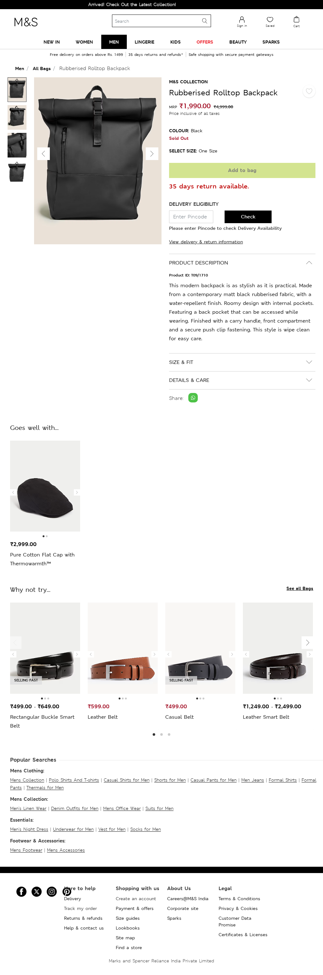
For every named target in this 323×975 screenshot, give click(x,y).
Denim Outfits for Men (74, 808)
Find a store (129, 947)
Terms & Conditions (239, 898)
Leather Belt (103, 717)
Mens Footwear (26, 850)
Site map (125, 938)
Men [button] (114, 42)
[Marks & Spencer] (25, 28)
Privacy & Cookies (238, 908)
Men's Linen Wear (28, 808)
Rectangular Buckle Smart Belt (42, 721)
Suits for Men (159, 808)
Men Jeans (252, 780)
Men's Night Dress (29, 829)
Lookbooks (128, 928)
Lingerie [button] (144, 42)
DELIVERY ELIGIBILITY (194, 204)
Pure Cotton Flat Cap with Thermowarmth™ (42, 559)
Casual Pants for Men (214, 780)
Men (19, 68)
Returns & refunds (83, 918)
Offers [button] (205, 42)
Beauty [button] (238, 42)
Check (248, 216)
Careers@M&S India (187, 898)
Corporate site (182, 908)
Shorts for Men (170, 780)
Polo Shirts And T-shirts (74, 780)
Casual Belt (179, 717)
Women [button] (84, 42)
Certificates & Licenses (243, 934)
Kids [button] (175, 42)
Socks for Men (145, 829)
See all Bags (299, 588)
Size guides (128, 918)
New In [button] (52, 42)
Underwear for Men (73, 829)
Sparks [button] (271, 42)
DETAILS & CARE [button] (189, 380)
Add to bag (242, 170)
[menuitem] (52, 42)
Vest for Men (112, 829)
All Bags (42, 68)
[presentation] (13, 492)
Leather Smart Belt (266, 717)
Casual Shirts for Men (127, 780)
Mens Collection (27, 780)
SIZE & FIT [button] (181, 362)
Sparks (174, 918)
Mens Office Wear (122, 808)
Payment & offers (135, 908)
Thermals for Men (45, 787)
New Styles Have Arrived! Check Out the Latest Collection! (103, 4)
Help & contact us (84, 928)
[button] (152, 153)
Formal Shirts (283, 780)
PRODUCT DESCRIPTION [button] (198, 262)
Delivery (72, 898)
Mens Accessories (66, 850)
